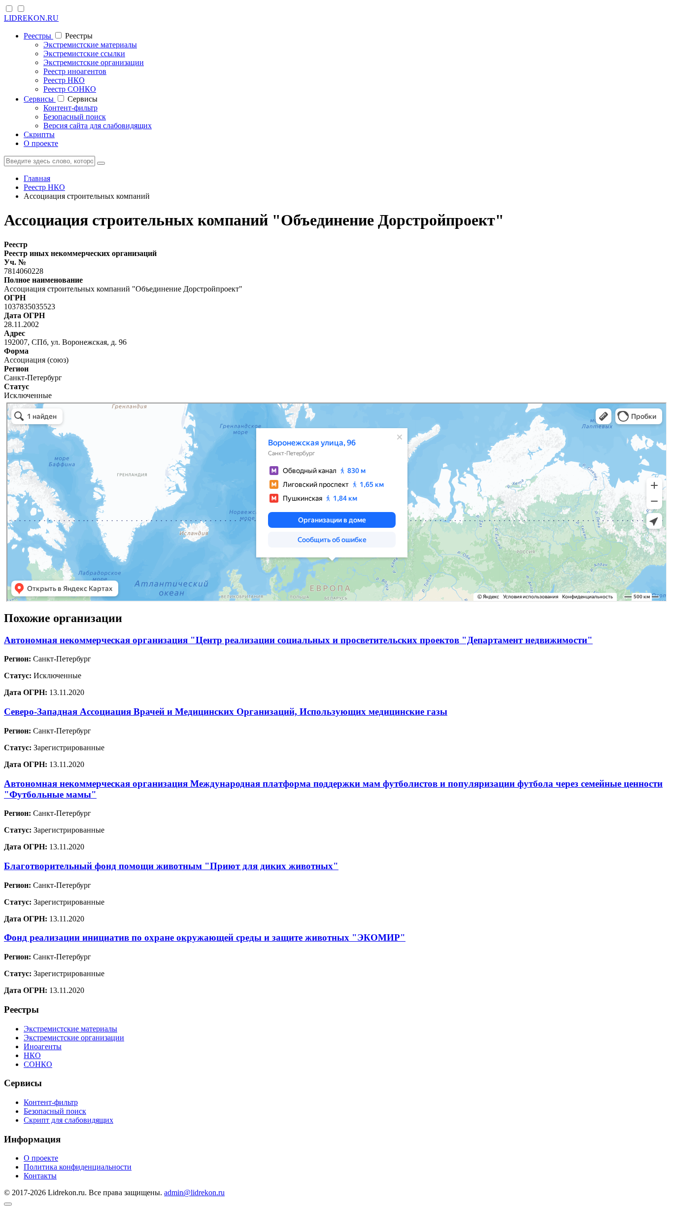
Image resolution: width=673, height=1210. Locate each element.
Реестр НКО (64, 80)
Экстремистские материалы (90, 44)
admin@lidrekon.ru (194, 1192)
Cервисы (40, 99)
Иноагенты (43, 1046)
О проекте (41, 143)
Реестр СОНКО (69, 89)
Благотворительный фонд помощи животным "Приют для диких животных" (171, 866)
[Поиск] (101, 163)
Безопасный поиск (74, 116)
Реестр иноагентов (74, 71)
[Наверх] (8, 1204)
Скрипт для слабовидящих (68, 1120)
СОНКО (38, 1064)
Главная (37, 178)
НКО (32, 1055)
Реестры (38, 36)
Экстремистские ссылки (84, 53)
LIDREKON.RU (31, 18)
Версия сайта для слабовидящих (97, 125)
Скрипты (39, 134)
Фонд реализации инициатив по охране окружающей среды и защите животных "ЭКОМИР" (204, 937)
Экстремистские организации (93, 62)
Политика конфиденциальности (78, 1167)
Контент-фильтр (70, 108)
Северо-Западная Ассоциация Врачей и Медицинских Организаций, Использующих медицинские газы (225, 711)
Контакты (40, 1176)
